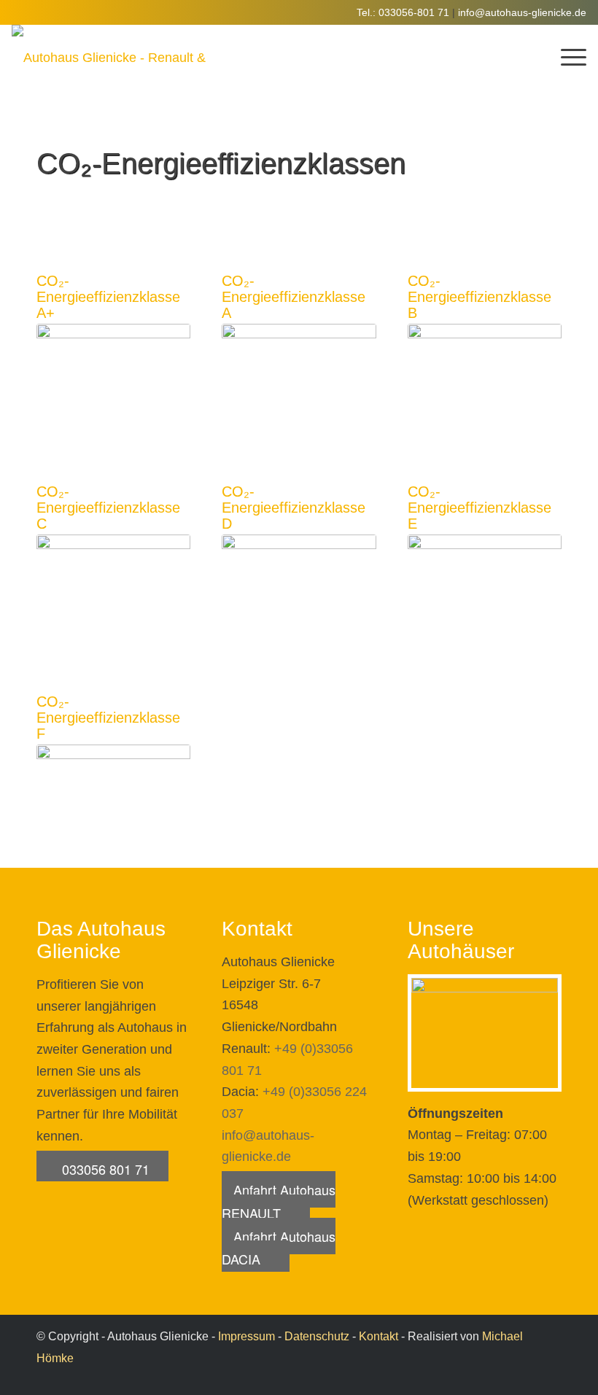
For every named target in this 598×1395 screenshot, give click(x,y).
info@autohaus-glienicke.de (522, 12)
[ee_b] (485, 367)
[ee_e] (485, 578)
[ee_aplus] (113, 367)
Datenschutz (316, 1336)
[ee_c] (113, 578)
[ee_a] (299, 367)
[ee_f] (113, 788)
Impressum (246, 1336)
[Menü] (566, 57)
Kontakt (378, 1336)
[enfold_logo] (110, 57)
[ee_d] (299, 578)
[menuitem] (566, 57)
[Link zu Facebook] (551, 1377)
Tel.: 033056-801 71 (403, 12)
